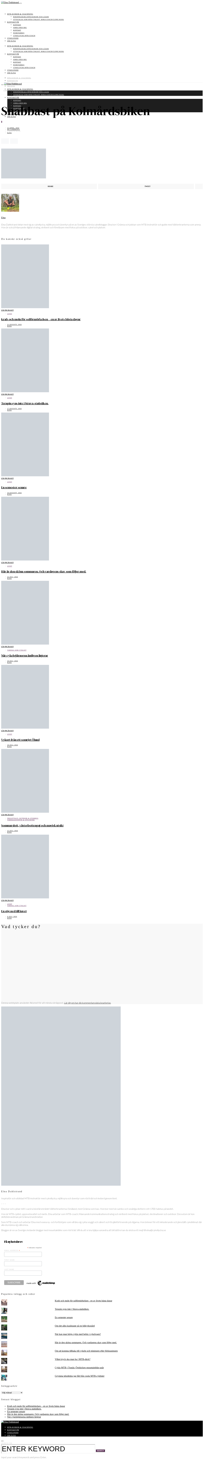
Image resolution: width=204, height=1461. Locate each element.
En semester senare (14, 487)
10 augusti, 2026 (14, 493)
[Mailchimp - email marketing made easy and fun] (40, 1285)
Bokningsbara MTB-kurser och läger (31, 17)
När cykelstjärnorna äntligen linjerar (24, 655)
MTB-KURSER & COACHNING (20, 14)
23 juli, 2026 (12, 577)
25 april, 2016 (13, 128)
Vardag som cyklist (16, 650)
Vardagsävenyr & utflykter (21, 820)
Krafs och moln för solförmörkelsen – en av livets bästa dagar (41, 319)
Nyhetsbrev (18, 33)
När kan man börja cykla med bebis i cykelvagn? (78, 1334)
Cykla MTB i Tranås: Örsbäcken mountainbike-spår (79, 1367)
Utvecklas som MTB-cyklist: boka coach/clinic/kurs (38, 19)
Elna (9, 133)
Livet (9, 314)
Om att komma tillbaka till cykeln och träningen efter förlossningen (86, 1351)
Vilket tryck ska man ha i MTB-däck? (72, 1359)
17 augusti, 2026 (14, 408)
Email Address (12, 1250)
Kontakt (17, 25)
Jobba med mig (20, 27)
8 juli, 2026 (12, 916)
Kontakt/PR (13, 22)
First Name (9, 1260)
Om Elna (11, 41)
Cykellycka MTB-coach (24, 35)
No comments (13, 129)
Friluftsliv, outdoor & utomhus (22, 818)
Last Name (9, 1269)
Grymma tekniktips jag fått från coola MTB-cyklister (79, 1376)
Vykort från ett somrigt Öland (20, 740)
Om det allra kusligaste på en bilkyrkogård (75, 1326)
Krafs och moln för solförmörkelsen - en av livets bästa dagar (83, 1300)
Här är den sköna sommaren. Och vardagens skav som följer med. (43, 571)
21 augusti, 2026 (14, 324)
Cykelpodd (13, 38)
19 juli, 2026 (12, 661)
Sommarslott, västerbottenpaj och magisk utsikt (32, 825)
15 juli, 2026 (12, 831)
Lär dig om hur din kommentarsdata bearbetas (87, 1002)
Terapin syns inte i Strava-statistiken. (24, 403)
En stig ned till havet (14, 911)
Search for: (7, 1443)
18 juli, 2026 (12, 745)
